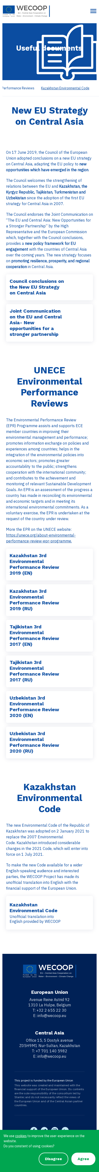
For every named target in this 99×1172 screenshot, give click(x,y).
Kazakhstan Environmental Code (65, 88)
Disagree (53, 1159)
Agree (83, 1159)
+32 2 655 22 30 (52, 1010)
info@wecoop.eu (51, 1015)
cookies (21, 1136)
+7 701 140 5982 (51, 1051)
